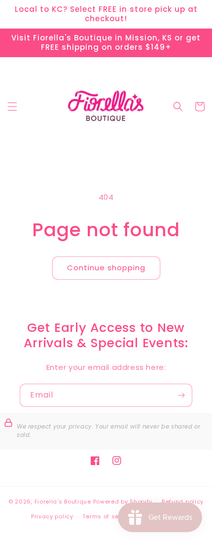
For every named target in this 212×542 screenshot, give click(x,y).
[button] (12, 106)
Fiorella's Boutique (63, 501)
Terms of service (108, 516)
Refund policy (183, 502)
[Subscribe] (181, 395)
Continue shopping (106, 267)
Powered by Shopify (123, 501)
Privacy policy (52, 516)
